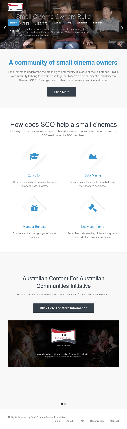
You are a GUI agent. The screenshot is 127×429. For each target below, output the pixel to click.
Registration (97, 421)
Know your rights (92, 226)
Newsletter (42, 22)
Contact (14, 30)
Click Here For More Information (63, 308)
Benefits (98, 22)
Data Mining (92, 175)
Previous (5, 28)
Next (122, 28)
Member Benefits (34, 226)
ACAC (25, 22)
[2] (65, 404)
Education (82, 22)
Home (13, 22)
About (57, 22)
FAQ (68, 22)
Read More (61, 91)
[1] (62, 404)
